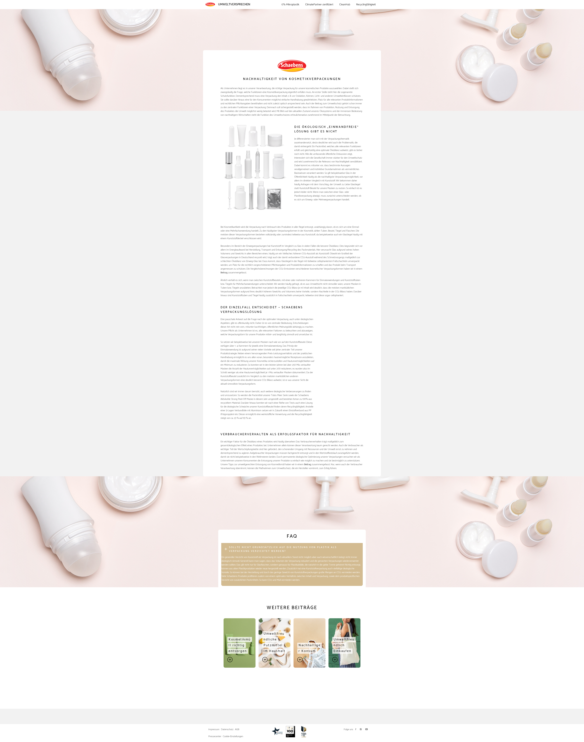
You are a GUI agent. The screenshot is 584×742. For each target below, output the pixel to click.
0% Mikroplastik (290, 4)
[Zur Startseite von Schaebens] (211, 4)
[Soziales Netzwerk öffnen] (355, 729)
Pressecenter (214, 736)
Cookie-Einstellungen (233, 736)
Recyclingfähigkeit (366, 4)
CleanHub (344, 4)
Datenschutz (227, 729)
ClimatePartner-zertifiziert (319, 4)
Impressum (213, 729)
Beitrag (224, 273)
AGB (237, 729)
